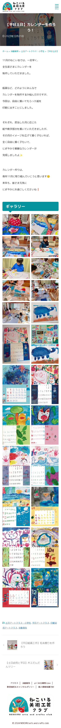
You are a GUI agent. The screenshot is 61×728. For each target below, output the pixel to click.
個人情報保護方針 (46, 686)
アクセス (14, 683)
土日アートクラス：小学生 (18, 622)
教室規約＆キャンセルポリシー (20, 686)
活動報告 (23, 627)
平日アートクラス (40, 622)
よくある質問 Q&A (42, 683)
